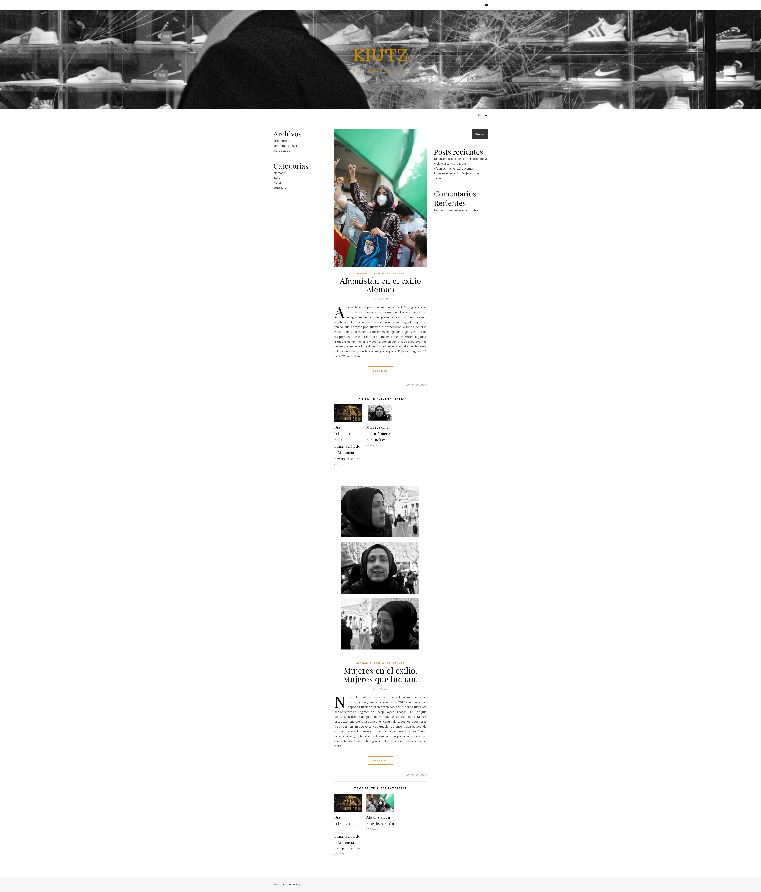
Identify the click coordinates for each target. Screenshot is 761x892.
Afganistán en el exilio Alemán (380, 284)
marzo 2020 (281, 150)
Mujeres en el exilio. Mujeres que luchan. (379, 433)
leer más (380, 370)
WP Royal (297, 884)
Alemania (279, 173)
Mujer (277, 182)
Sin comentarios (416, 385)
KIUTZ (380, 56)
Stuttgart (279, 187)
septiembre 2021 (285, 146)
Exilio (276, 177)
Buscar (480, 134)
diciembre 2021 (284, 141)
